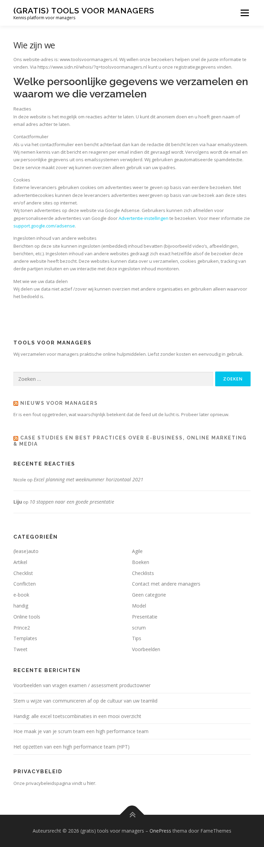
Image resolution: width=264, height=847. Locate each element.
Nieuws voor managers (59, 403)
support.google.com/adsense (44, 226)
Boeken (140, 562)
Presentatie (144, 616)
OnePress (160, 830)
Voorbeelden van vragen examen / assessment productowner (82, 685)
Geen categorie (149, 594)
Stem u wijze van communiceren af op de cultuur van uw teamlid (85, 700)
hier (91, 783)
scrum (139, 627)
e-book (21, 594)
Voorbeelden (146, 649)
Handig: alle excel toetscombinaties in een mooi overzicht (77, 716)
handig (20, 605)
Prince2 (21, 627)
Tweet (20, 649)
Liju (17, 501)
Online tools (26, 616)
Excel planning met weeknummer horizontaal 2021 (88, 479)
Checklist (23, 573)
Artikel (20, 562)
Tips (136, 638)
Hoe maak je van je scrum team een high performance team (80, 731)
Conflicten (24, 583)
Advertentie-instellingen (143, 218)
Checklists (143, 573)
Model (139, 605)
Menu (245, 13)
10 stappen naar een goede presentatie (72, 501)
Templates (25, 638)
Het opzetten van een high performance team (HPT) (71, 746)
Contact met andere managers (166, 583)
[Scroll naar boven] (132, 814)
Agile (137, 551)
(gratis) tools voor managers (83, 10)
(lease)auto (25, 551)
